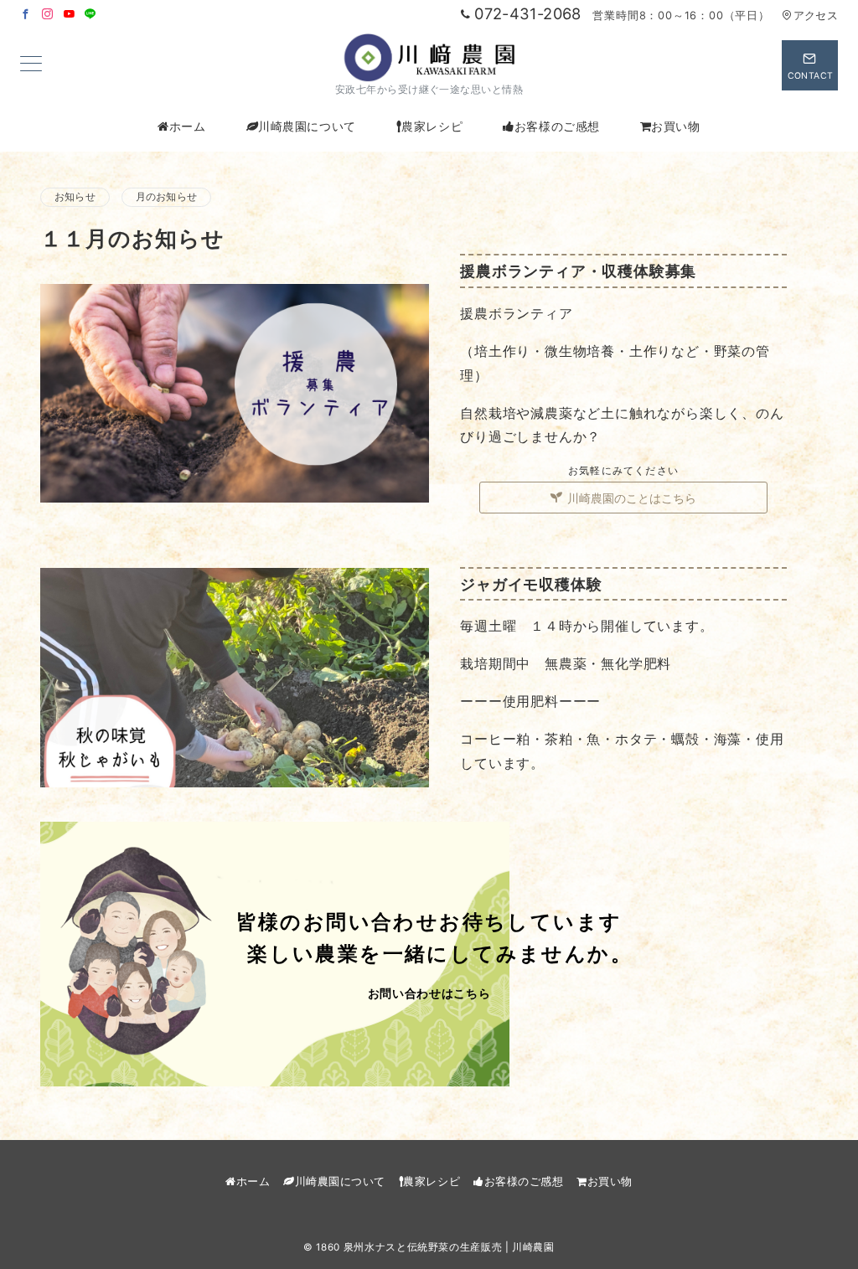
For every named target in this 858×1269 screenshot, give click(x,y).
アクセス (815, 15)
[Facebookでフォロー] (26, 14)
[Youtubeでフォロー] (69, 14)
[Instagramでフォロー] (48, 14)
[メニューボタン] (31, 65)
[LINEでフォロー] (90, 14)
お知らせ (75, 197)
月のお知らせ (166, 197)
